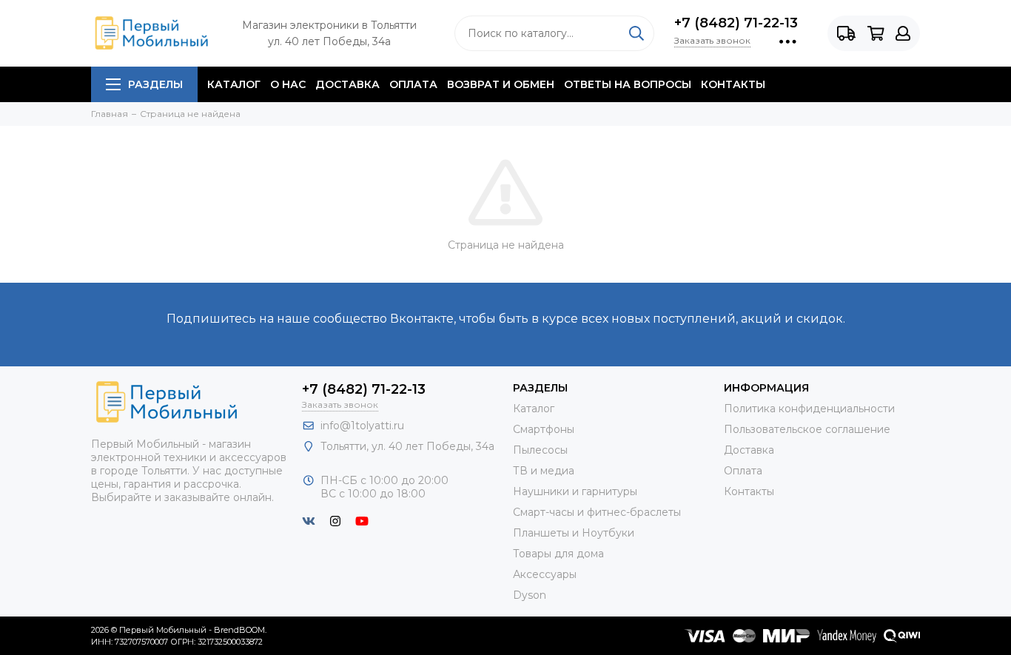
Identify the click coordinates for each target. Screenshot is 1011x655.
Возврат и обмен (500, 84)
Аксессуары (545, 574)
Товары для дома (558, 553)
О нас (288, 84)
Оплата (413, 84)
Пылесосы (540, 450)
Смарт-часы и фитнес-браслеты (597, 512)
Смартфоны (543, 429)
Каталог (234, 84)
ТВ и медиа (543, 470)
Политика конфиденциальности (809, 408)
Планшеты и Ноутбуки (573, 533)
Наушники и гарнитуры (575, 491)
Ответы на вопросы (627, 84)
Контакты (733, 84)
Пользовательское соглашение (807, 429)
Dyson (529, 595)
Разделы (155, 84)
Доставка (347, 84)
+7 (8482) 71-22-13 (736, 23)
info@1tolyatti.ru (362, 425)
